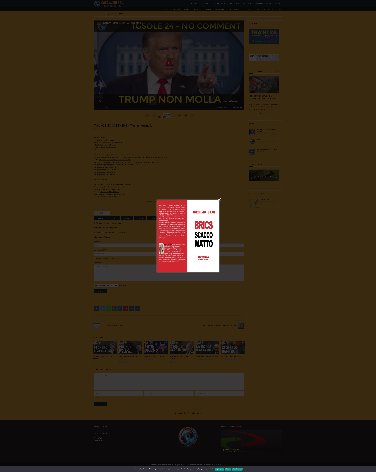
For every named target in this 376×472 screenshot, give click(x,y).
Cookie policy (237, 469)
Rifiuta (228, 469)
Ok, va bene (219, 469)
